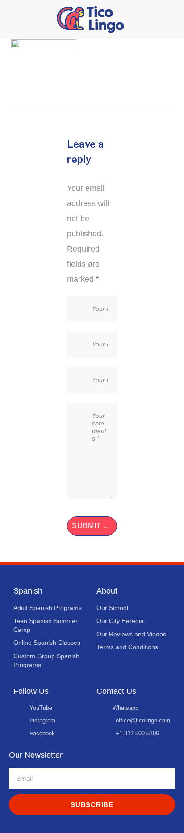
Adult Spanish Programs (47, 607)
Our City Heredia (120, 620)
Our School (112, 607)
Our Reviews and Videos (131, 634)
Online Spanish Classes (46, 642)
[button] (13, 19)
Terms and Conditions (127, 647)
